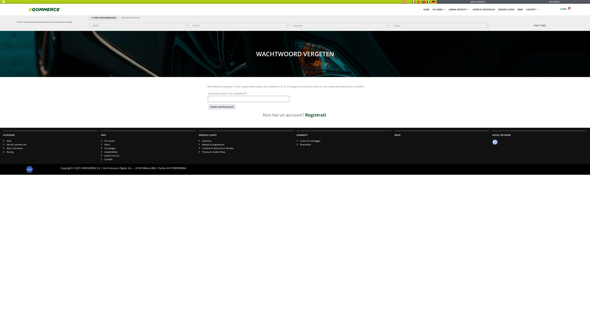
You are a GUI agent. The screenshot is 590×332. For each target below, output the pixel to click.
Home (426, 9)
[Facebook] (3, 2)
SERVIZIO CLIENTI (208, 135)
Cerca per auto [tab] (132, 17)
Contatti (530, 9)
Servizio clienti (506, 9)
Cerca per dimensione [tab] (104, 17)
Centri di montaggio (484, 9)
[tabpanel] (339, 25)
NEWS (397, 135)
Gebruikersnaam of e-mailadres (231, 93)
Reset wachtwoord (221, 107)
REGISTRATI (554, 1)
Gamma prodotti (458, 9)
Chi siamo (437, 9)
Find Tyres (540, 25)
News (520, 9)
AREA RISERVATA (478, 1)
